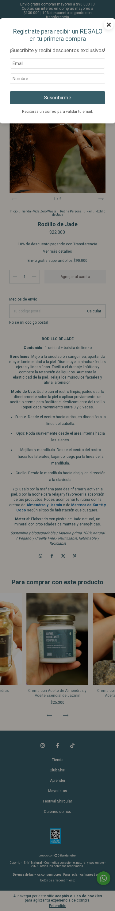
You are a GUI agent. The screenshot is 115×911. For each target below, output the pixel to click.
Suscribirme (57, 97)
